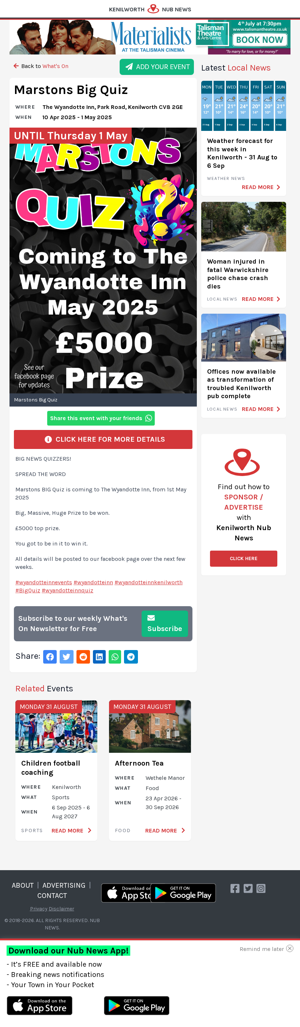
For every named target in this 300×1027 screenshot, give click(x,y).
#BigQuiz (27, 590)
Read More (68, 830)
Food (123, 830)
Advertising (64, 885)
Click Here (244, 558)
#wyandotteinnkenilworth (149, 582)
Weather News (226, 178)
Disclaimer (61, 909)
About (23, 885)
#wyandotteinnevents (43, 582)
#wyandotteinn (93, 582)
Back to (44, 66)
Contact (52, 895)
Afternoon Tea (139, 763)
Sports (32, 830)
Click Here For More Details (108, 439)
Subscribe (164, 628)
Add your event (161, 67)
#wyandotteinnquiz (67, 590)
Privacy (39, 909)
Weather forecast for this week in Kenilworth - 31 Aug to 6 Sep (242, 153)
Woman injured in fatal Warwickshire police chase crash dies (238, 273)
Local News (222, 299)
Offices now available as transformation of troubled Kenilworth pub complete (241, 383)
